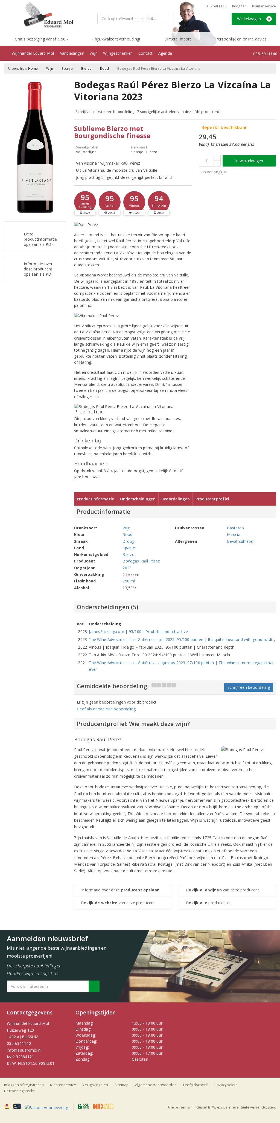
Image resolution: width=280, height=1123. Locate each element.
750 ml (128, 581)
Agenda (165, 53)
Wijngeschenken (118, 53)
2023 (127, 567)
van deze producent (118, 902)
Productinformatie (95, 498)
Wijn (94, 53)
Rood (104, 68)
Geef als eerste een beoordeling (106, 708)
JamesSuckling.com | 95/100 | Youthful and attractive (138, 631)
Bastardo (235, 527)
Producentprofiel (212, 498)
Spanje (67, 68)
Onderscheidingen (138, 498)
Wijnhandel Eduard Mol (33, 53)
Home (33, 68)
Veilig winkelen (95, 1084)
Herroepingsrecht (19, 1090)
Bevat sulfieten (241, 541)
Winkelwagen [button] (253, 18)
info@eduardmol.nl (24, 1050)
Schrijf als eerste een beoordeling (104, 111)
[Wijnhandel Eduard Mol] (49, 15)
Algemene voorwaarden (156, 1084)
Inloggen (239, 6)
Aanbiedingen (72, 53)
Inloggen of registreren (24, 1084)
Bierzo (86, 68)
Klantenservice (264, 6)
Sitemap (122, 1084)
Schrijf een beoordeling (249, 687)
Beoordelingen (175, 498)
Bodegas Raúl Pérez (141, 561)
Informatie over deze (120, 889)
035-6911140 (19, 1043)
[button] (85, 202)
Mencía (233, 534)
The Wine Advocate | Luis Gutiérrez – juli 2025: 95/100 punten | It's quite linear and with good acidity (182, 639)
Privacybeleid (226, 1084)
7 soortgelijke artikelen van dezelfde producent (178, 111)
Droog (128, 541)
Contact (145, 53)
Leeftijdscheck (195, 1084)
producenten (209, 902)
